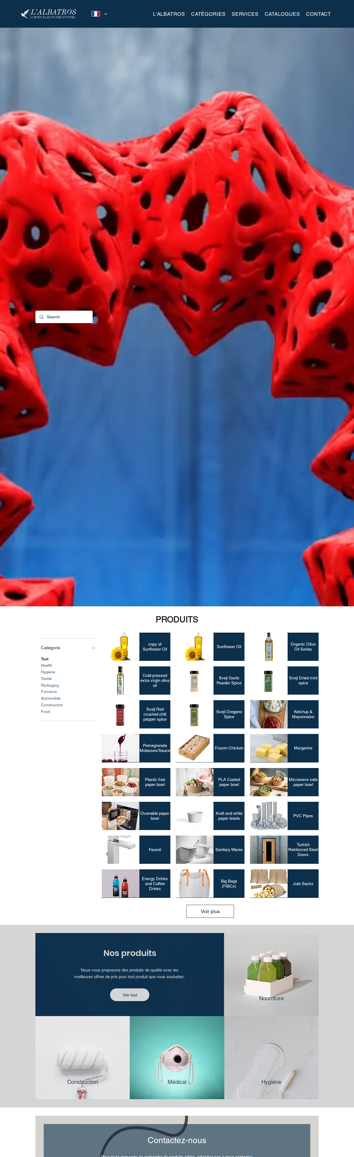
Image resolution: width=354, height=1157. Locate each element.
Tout (44, 659)
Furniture (49, 691)
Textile (46, 678)
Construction (52, 705)
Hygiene (48, 672)
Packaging (50, 685)
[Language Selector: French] (98, 14)
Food (45, 711)
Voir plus (210, 911)
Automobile (51, 698)
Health (46, 665)
